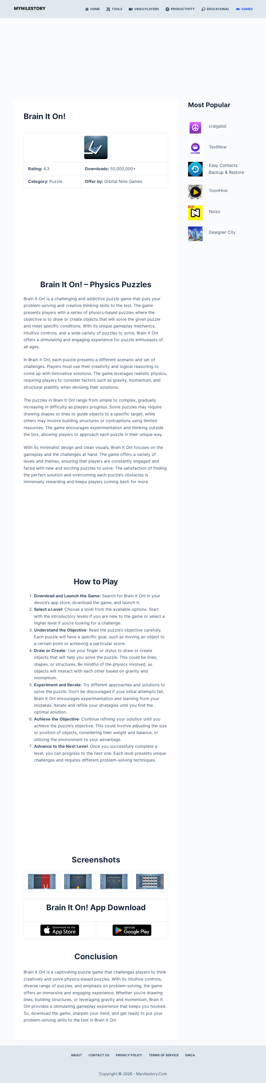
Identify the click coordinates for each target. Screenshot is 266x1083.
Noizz (214, 211)
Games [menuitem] (247, 9)
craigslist (218, 126)
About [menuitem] (76, 1055)
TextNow (218, 146)
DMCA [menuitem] (190, 1055)
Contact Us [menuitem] (99, 1055)
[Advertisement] (133, 56)
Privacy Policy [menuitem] (129, 1055)
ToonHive (218, 190)
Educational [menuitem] (218, 9)
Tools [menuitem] (117, 9)
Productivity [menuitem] (183, 9)
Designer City (222, 232)
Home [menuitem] (95, 9)
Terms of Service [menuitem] (164, 1055)
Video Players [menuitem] (146, 9)
